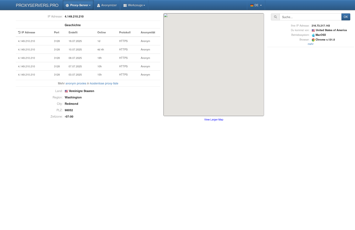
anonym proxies (76, 83)
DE (257, 5)
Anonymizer (109, 5)
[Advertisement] (310, 110)
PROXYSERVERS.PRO (37, 5)
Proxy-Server (79, 5)
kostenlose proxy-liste (104, 83)
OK (346, 17)
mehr (311, 44)
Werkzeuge (135, 5)
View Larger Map (213, 119)
